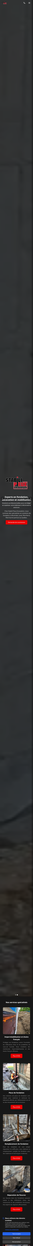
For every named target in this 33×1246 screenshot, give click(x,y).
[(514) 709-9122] (24, 3)
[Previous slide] (2, 498)
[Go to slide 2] (17, 994)
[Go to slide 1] (15, 994)
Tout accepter (16, 1234)
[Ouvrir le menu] (29, 3)
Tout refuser (16, 1238)
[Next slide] (30, 498)
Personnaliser (16, 1242)
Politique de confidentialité (12, 1229)
